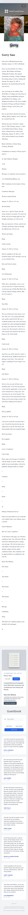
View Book (7, 679)
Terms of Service (18, 908)
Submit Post (14, 729)
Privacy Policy (10, 908)
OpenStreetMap (15, 910)
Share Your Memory (10, 703)
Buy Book (16, 679)
